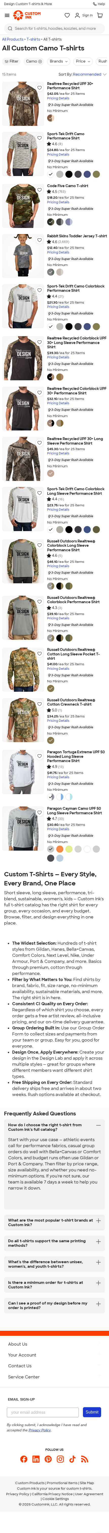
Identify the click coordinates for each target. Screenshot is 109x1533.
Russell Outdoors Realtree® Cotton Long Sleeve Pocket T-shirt (73, 654)
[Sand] (78, 849)
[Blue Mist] (59, 858)
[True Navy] (78, 174)
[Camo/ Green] (59, 377)
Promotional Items (62, 1483)
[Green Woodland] (50, 221)
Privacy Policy (17, 1494)
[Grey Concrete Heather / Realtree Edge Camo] (50, 586)
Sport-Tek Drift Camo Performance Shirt (65, 136)
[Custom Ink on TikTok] (72, 1459)
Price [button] (80, 61)
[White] (50, 174)
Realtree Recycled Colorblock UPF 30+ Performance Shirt (76, 391)
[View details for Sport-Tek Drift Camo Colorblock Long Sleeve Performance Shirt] (23, 509)
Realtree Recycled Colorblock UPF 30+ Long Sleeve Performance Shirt (76, 342)
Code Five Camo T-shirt (67, 186)
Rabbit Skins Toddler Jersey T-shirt (77, 236)
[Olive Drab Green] (96, 174)
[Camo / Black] (50, 423)
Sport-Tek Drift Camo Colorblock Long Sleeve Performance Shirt (75, 491)
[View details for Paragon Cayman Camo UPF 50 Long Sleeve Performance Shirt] (23, 828)
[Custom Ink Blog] (84, 1459)
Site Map (87, 1483)
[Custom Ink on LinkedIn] (36, 1459)
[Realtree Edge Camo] (50, 688)
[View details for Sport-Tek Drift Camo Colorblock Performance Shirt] (23, 306)
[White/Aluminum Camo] (50, 796)
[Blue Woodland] (68, 221)
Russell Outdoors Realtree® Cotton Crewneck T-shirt (71, 702)
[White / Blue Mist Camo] (59, 796)
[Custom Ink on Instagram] (60, 1459)
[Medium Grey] (50, 849)
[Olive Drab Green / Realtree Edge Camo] (68, 586)
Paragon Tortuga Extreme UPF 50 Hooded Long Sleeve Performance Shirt (76, 756)
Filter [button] (14, 61)
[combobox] (54, 28)
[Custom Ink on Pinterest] (48, 1459)
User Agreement (89, 1494)
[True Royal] (87, 174)
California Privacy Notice (52, 1494)
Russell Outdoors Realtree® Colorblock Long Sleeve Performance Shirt (71, 545)
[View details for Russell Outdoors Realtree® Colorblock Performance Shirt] (23, 618)
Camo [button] (31, 61)
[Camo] (50, 118)
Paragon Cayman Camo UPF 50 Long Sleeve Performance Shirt (74, 810)
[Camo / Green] (59, 423)
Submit (92, 1412)
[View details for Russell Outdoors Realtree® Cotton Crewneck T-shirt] (23, 720)
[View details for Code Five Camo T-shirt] (23, 206)
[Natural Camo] (59, 272)
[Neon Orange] (59, 849)
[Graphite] (50, 858)
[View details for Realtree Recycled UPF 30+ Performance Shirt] (23, 104)
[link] (27, 15)
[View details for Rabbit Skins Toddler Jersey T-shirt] (23, 256)
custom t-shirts (79, 1488)
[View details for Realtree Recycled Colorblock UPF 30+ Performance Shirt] (23, 409)
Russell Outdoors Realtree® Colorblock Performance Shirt (73, 600)
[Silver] (59, 174)
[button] (39, 88)
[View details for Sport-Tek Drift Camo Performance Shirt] (23, 154)
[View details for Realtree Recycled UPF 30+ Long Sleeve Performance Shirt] (23, 459)
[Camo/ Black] (50, 377)
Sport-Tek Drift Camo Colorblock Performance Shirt (75, 288)
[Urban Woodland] (59, 221)
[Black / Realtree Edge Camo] (59, 586)
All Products (12, 39)
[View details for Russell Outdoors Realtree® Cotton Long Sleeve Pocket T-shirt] (23, 670)
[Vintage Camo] (50, 272)
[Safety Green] (68, 849)
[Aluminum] (96, 849)
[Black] (68, 174)
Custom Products (30, 1483)
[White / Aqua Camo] (68, 796)
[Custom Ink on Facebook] (23, 1459)
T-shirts (33, 39)
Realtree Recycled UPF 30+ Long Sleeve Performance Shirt (75, 441)
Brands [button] (56, 61)
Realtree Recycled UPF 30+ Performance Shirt (70, 86)
